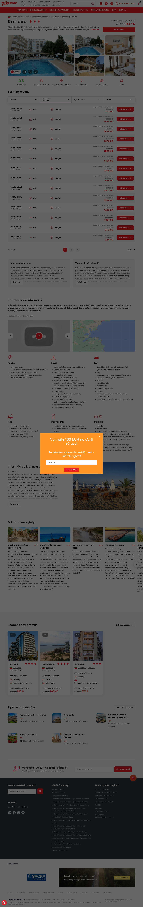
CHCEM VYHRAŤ (71, 470)
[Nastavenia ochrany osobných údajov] (4, 902)
